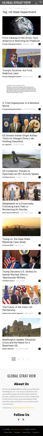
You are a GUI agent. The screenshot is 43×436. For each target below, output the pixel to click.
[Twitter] (23, 419)
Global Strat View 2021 (17, 429)
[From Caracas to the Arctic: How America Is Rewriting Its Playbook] (21, 25)
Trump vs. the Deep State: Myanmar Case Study (16, 240)
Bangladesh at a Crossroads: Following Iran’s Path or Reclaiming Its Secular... (18, 206)
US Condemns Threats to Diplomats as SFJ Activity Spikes (20, 172)
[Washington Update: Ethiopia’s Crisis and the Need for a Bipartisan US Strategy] (21, 327)
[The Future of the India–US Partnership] (21, 294)
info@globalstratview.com (23, 408)
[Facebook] (18, 419)
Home (4, 8)
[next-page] (28, 359)
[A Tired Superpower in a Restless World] (21, 90)
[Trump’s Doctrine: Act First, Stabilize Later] (21, 58)
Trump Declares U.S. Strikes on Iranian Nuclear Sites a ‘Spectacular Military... (19, 274)
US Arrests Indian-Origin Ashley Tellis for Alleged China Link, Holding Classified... (19, 138)
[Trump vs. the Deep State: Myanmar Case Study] (21, 226)
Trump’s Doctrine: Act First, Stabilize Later (17, 72)
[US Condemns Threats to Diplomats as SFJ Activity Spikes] (21, 158)
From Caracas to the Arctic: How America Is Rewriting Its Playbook (21, 39)
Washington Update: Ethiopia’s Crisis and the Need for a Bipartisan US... (19, 342)
